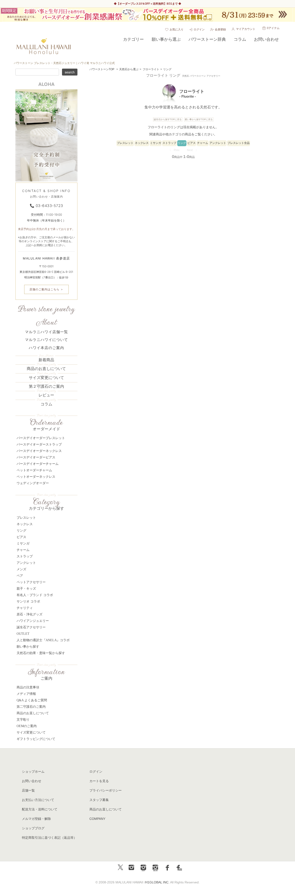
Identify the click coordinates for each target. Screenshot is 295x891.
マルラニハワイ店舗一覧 (46, 332)
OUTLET (23, 633)
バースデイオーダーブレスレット (41, 438)
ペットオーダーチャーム (34, 470)
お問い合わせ (31, 781)
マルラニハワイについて (46, 340)
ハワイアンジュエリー (33, 621)
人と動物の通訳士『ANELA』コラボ (43, 640)
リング (167, 69)
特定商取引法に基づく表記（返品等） (49, 837)
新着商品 (46, 360)
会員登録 (220, 29)
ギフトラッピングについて (36, 739)
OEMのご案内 (27, 726)
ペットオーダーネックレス (36, 476)
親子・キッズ (26, 588)
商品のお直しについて (46, 369)
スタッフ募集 (99, 800)
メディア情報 (26, 694)
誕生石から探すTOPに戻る (168, 119)
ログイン (199, 29)
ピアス (191, 143)
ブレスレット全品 (238, 143)
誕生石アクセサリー (31, 627)
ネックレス (142, 143)
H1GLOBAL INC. (157, 882)
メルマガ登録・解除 (36, 819)
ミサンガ (155, 143)
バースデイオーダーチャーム (38, 464)
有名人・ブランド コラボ (35, 595)
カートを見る (99, 781)
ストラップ (169, 143)
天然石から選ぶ (129, 69)
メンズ (21, 569)
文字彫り (23, 719)
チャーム (202, 143)
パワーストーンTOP (101, 69)
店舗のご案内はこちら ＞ (46, 289)
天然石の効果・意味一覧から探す (41, 653)
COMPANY (97, 819)
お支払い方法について (38, 800)
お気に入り (176, 29)
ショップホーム (33, 771)
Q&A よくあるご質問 (32, 700)
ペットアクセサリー (31, 582)
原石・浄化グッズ (29, 614)
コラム (46, 404)
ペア (20, 575)
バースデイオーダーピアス (36, 457)
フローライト (151, 69)
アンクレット (217, 143)
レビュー (46, 395)
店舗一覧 (28, 790)
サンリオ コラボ (28, 601)
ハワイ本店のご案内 (46, 348)
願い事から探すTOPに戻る (199, 119)
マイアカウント (245, 29)
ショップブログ (33, 828)
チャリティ (25, 608)
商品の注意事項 (28, 687)
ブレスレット (125, 143)
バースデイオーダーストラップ (39, 444)
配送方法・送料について (39, 809)
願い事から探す (28, 646)
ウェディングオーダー (33, 483)
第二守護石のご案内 (31, 706)
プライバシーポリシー (105, 790)
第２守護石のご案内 (46, 386)
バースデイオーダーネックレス (39, 451)
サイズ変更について (46, 378)
